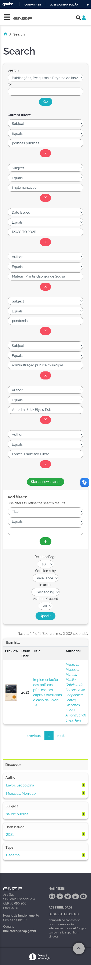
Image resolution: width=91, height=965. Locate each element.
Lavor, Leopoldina (20, 785)
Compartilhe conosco (63, 920)
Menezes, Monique (21, 793)
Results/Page (45, 556)
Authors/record (45, 598)
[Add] (45, 541)
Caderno (13, 854)
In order (45, 584)
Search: (13, 70)
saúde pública (17, 813)
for (10, 84)
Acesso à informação (64, 4)
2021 (10, 834)
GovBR (7, 4)
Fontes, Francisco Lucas (73, 704)
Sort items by (45, 570)
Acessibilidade (60, 907)
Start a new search (45, 481)
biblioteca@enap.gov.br (19, 931)
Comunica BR (33, 4)
